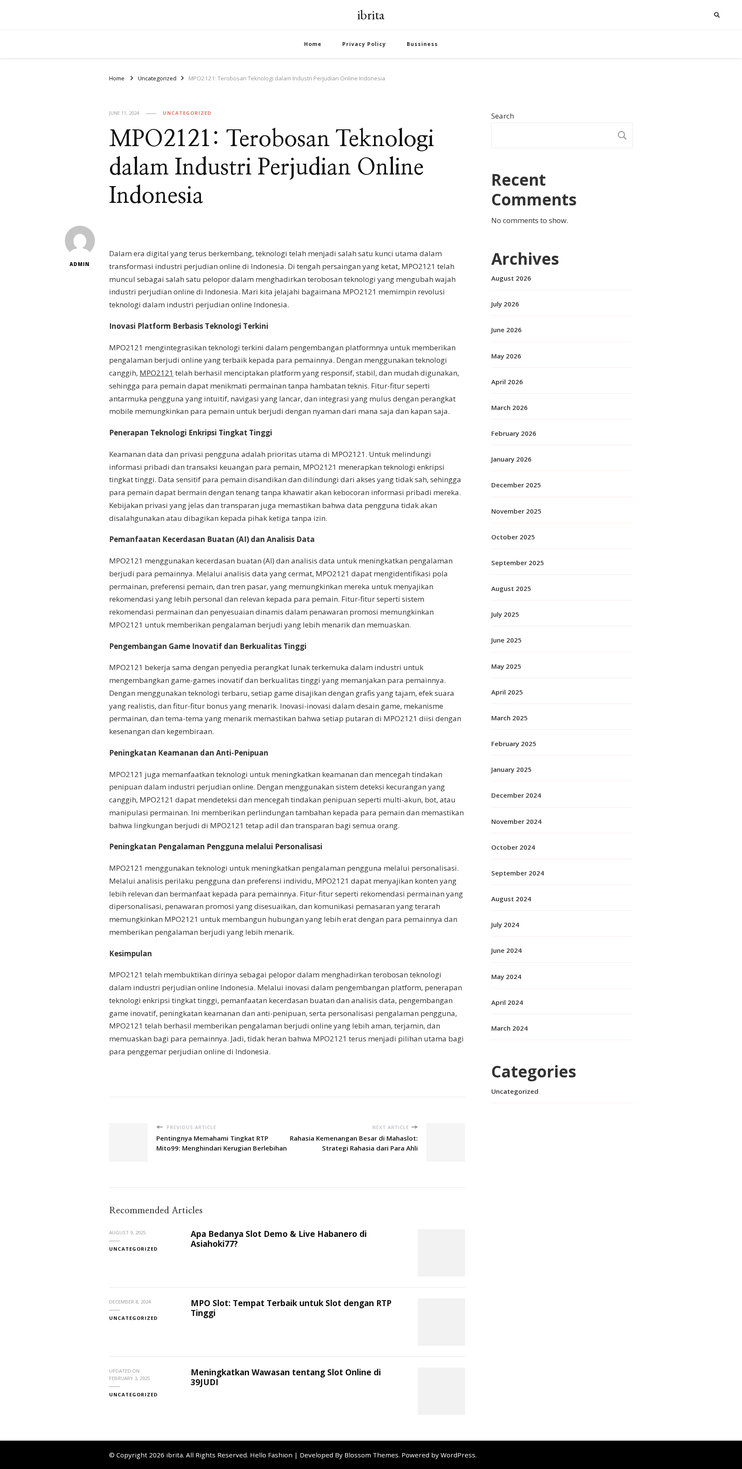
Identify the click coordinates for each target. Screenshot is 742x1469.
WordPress (458, 1455)
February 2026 (513, 433)
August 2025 (511, 588)
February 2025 (513, 743)
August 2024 (511, 898)
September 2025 (517, 562)
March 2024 (509, 1028)
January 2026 (511, 459)
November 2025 (516, 511)
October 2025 (513, 537)
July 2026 (505, 304)
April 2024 (507, 1002)
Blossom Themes (371, 1455)
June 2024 (506, 950)
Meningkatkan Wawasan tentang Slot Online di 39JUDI (286, 1377)
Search (502, 116)
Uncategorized (187, 113)
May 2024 (506, 976)
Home (313, 44)
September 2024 (517, 873)
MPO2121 (156, 373)
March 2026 (509, 407)
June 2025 (506, 640)
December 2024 (516, 795)
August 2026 (511, 278)
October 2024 (513, 847)
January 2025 (511, 769)
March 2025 (509, 717)
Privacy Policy (364, 44)
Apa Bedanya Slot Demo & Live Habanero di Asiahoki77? (279, 1238)
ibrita (370, 14)
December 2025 (516, 484)
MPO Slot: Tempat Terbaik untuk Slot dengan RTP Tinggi (291, 1308)
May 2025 (506, 666)
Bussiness (422, 44)
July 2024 (505, 924)
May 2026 (506, 356)
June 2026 (506, 329)
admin (80, 264)
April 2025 (507, 692)
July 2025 (505, 614)
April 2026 (507, 381)
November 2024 (516, 821)
